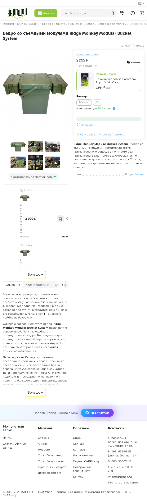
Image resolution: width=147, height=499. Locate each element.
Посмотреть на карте (123, 482)
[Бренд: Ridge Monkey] (133, 62)
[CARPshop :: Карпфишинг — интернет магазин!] (17, 13)
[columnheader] (33, 176)
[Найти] (112, 13)
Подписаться (100, 412)
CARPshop (10, 495)
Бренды (78, 444)
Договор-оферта (49, 472)
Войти (7, 438)
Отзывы (43, 438)
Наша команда (83, 455)
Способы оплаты (49, 455)
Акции (42, 444)
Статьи (77, 438)
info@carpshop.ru (120, 476)
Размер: (82, 96)
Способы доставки (51, 461)
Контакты (79, 449)
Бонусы (78, 476)
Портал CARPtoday (86, 461)
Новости (44, 449)
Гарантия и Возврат (52, 467)
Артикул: (125, 45)
